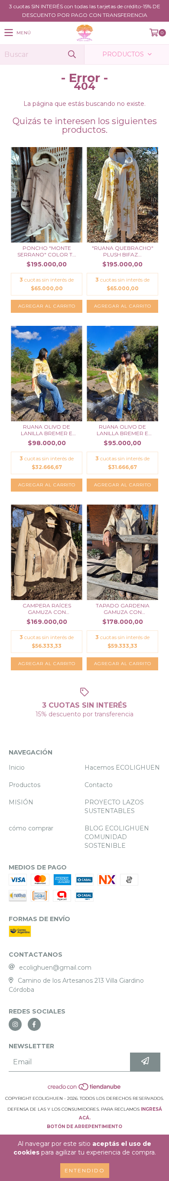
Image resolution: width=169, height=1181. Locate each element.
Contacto (98, 785)
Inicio (17, 767)
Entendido (85, 1170)
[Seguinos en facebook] (34, 1024)
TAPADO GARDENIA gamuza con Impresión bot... (123, 608)
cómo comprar (31, 828)
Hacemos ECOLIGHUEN (122, 767)
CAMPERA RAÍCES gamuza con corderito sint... (47, 608)
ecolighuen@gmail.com (55, 967)
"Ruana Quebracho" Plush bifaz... (122, 251)
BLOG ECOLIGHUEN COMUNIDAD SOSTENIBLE (116, 837)
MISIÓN (21, 802)
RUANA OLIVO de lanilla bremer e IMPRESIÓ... (46, 429)
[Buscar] (71, 54)
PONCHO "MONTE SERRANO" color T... (46, 251)
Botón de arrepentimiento (84, 1126)
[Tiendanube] (85, 1089)
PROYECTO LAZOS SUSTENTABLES (114, 806)
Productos (24, 785)
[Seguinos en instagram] (15, 1024)
